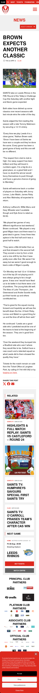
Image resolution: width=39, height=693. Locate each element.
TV (8, 2)
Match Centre (19, 570)
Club (3, 2)
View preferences (19, 685)
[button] (36, 654)
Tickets (20, 2)
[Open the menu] (35, 9)
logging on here (10, 372)
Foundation (29, 2)
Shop (13, 2)
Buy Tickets (19, 564)
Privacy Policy (20, 690)
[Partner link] (10, 588)
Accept (19, 673)
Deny (19, 679)
